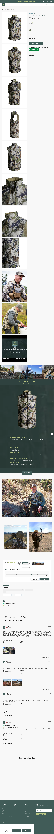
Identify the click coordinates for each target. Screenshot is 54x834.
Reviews (15, 808)
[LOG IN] (44, 4)
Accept (16, 830)
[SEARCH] (46, 4)
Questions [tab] (12, 584)
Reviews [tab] (5, 584)
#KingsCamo (27, 821)
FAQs (3, 810)
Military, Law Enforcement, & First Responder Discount (7, 818)
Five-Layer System (28, 810)
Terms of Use (44, 829)
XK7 (30, 30)
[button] (40, 25)
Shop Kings (27, 805)
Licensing (4, 822)
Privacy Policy (4, 827)
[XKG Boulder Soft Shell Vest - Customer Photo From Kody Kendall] (38, 563)
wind (31, 589)
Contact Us (4, 805)
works (26, 589)
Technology (27, 808)
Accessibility (39, 829)
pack (5, 591)
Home (3, 9)
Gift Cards (16, 810)
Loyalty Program (17, 811)
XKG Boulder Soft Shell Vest (7, 620)
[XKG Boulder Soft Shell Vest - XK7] (5, 781)
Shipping (3, 807)
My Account (16, 805)
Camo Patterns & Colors (29, 813)
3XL (49, 35)
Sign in (50, 1)
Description (31, 55)
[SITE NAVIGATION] (51, 4)
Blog (26, 819)
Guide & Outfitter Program (7, 820)
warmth (5, 589)
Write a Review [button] (45, 579)
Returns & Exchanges (6, 808)
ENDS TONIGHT (33, 1)
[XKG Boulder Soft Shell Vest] (8, 771)
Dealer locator (45, 1)
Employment (27, 816)
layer (14, 589)
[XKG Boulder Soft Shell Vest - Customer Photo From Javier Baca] (34, 563)
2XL (44, 35)
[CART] (48, 4)
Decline (27, 830)
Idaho (22, 589)
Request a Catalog (17, 807)
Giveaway (27, 818)
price (18, 589)
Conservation (27, 811)
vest (10, 589)
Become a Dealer (5, 813)
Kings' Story (27, 807)
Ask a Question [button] (35, 579)
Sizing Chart (4, 811)
